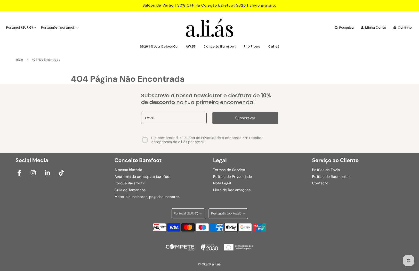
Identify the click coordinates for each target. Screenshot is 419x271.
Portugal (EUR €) (19, 27)
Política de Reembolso (331, 176)
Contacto (320, 183)
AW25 (190, 46)
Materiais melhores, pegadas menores (147, 196)
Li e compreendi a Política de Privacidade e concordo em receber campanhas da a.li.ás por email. (207, 140)
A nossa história (128, 169)
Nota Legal (222, 183)
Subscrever (245, 118)
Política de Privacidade (232, 176)
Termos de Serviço (229, 169)
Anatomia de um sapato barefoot (142, 176)
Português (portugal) (58, 27)
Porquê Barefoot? (129, 183)
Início (19, 60)
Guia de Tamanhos (130, 190)
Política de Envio (326, 169)
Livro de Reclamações (232, 190)
